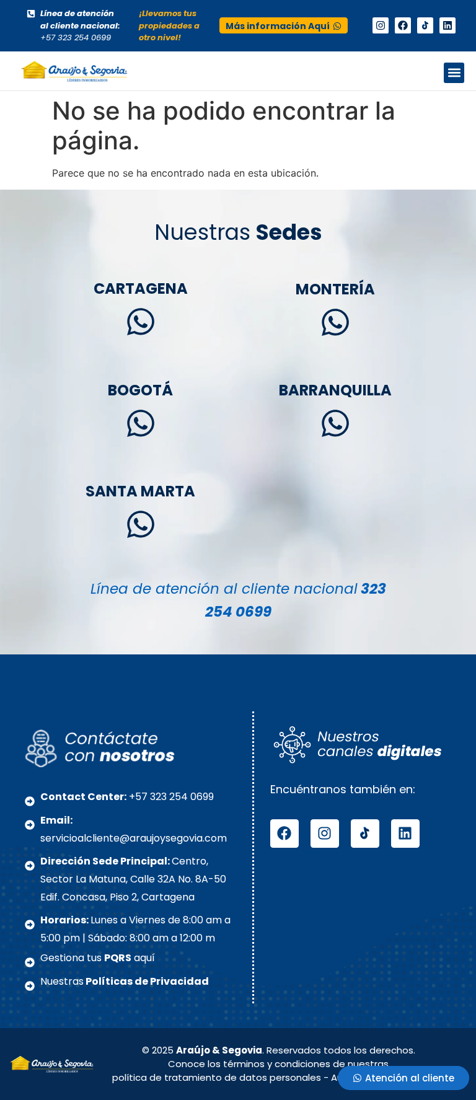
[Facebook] (403, 25)
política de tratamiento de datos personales (216, 1077)
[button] (454, 73)
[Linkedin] (447, 25)
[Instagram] (380, 25)
